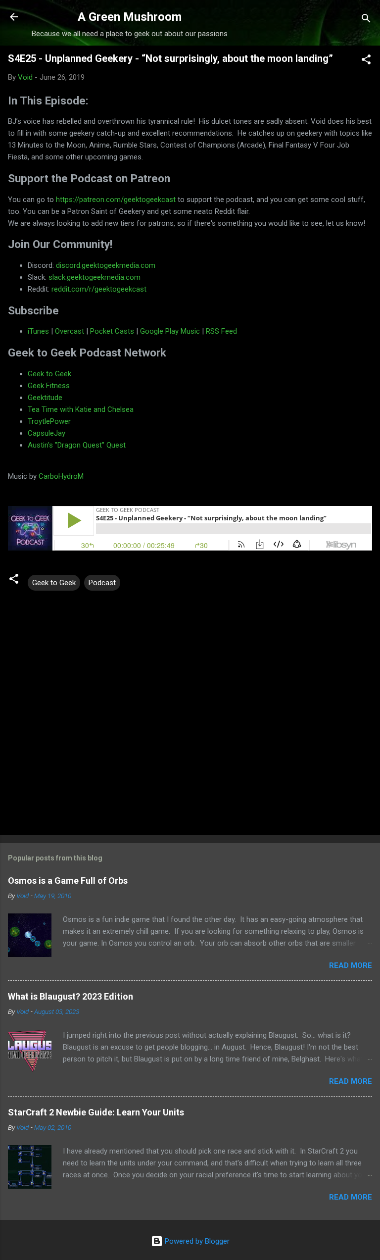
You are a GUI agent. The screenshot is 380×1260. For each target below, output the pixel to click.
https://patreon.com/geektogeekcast (116, 199)
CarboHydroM (61, 476)
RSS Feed (221, 331)
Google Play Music (170, 331)
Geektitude (45, 397)
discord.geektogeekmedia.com (105, 265)
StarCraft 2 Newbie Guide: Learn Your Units (96, 1112)
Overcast (69, 331)
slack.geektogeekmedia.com (94, 277)
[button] (366, 61)
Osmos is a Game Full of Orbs (68, 880)
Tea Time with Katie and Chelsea (81, 409)
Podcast (102, 582)
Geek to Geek (49, 373)
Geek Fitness (49, 385)
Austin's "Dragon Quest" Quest (77, 445)
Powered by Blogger (196, 1241)
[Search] (366, 20)
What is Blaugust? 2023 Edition (70, 996)
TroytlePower (49, 421)
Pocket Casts (112, 331)
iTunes (38, 331)
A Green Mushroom (130, 17)
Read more (350, 965)
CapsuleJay (46, 433)
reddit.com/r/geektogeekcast (98, 289)
